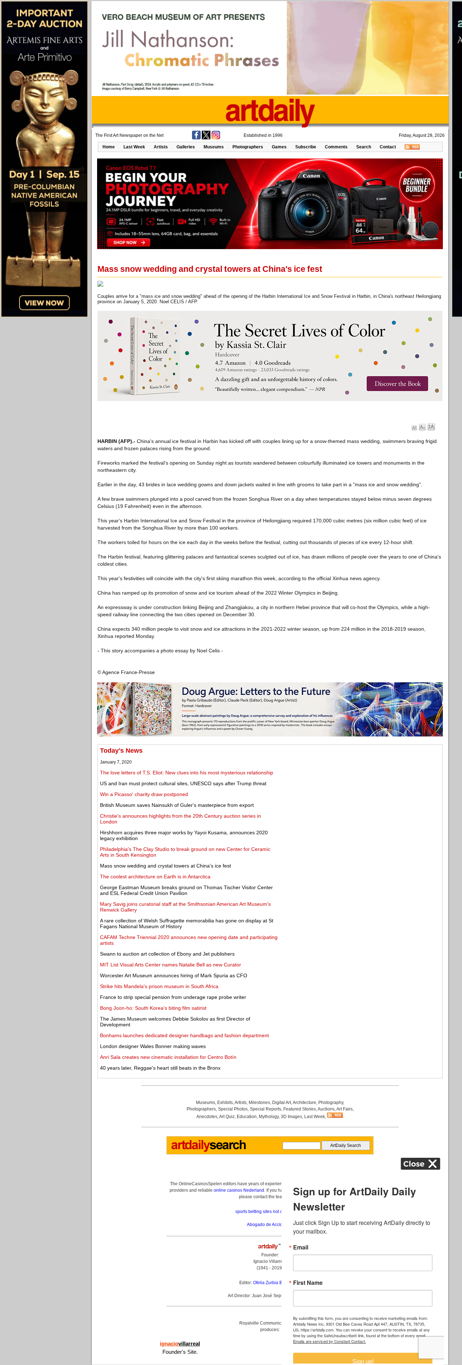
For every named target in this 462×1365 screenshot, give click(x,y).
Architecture (304, 1102)
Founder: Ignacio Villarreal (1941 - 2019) (270, 1261)
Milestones (259, 1102)
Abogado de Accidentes (270, 1224)
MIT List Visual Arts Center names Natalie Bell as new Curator (170, 965)
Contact (388, 146)
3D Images (291, 1116)
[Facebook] (196, 137)
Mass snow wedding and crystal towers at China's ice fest (165, 866)
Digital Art (281, 1102)
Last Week (134, 146)
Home (109, 146)
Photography (330, 1102)
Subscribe (305, 146)
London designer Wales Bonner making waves (153, 1046)
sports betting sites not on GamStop (270, 1211)
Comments (336, 146)
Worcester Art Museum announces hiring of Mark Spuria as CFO (173, 975)
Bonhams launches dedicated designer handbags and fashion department (184, 1035)
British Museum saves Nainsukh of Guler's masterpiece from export (177, 805)
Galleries (185, 146)
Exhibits (225, 1102)
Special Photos (233, 1109)
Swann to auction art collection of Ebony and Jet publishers (167, 954)
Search (363, 146)
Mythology (269, 1116)
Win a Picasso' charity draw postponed (144, 794)
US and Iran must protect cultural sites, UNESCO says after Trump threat (183, 783)
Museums (214, 146)
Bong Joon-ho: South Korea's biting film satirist (153, 1008)
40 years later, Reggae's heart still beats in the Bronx (160, 1068)
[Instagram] (216, 137)
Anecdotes (206, 1116)
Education (247, 1116)
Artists (161, 146)
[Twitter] (206, 137)
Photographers (247, 146)
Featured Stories (299, 1109)
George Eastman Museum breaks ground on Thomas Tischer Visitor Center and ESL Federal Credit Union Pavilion (186, 890)
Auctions (326, 1109)
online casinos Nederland (239, 1190)
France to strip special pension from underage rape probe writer (173, 997)
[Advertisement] (360, 797)
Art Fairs (344, 1109)
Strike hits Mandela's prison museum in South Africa (159, 986)
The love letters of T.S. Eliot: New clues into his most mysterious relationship (186, 772)
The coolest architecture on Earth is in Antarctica (155, 876)
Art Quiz (227, 1116)
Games (279, 146)
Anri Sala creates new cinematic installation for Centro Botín (168, 1057)
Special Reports (265, 1109)
